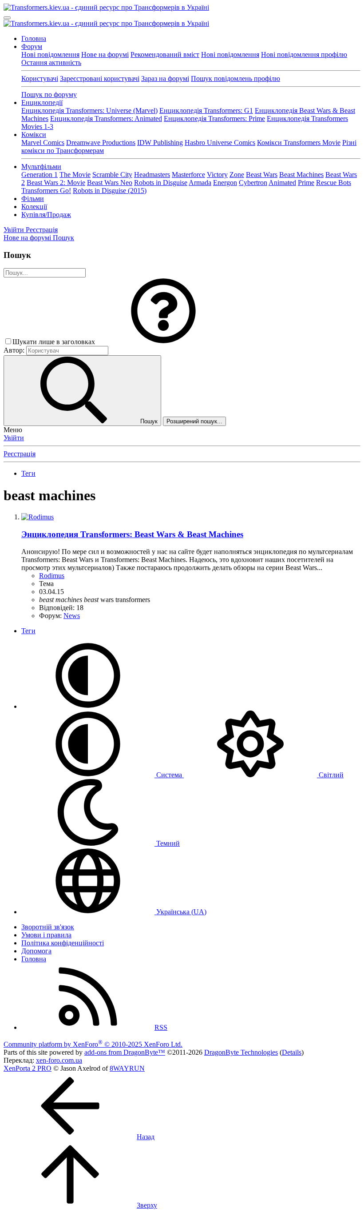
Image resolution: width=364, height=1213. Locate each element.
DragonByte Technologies (241, 1052)
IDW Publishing (160, 142)
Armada (200, 182)
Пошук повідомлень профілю (235, 78)
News (71, 615)
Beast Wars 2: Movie (56, 182)
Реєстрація (20, 454)
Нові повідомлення (50, 54)
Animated (282, 182)
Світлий (330, 775)
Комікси (33, 134)
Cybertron (253, 182)
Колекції (34, 206)
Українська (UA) (180, 912)
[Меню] (7, 17)
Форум (31, 46)
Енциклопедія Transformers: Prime (214, 118)
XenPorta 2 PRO (27, 1068)
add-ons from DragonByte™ (124, 1052)
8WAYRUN (127, 1068)
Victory (217, 174)
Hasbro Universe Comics (220, 142)
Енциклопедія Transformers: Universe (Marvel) (89, 110)
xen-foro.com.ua (59, 1060)
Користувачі (39, 78)
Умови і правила (46, 935)
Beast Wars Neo (109, 182)
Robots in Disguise (160, 182)
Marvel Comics (42, 142)
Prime (306, 182)
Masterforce (188, 174)
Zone (236, 174)
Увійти (14, 438)
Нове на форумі (105, 54)
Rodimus (51, 575)
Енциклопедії (42, 102)
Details (291, 1052)
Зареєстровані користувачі (99, 78)
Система (169, 775)
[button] (163, 341)
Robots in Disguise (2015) (109, 190)
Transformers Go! (46, 190)
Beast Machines (301, 174)
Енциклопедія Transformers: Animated (106, 118)
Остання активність (51, 62)
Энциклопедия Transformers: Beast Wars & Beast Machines (132, 534)
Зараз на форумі (165, 78)
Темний (167, 843)
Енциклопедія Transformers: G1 (206, 110)
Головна (33, 38)
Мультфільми (41, 166)
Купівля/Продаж (46, 214)
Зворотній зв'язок (47, 927)
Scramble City (112, 174)
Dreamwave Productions (100, 142)
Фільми (32, 198)
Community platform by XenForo (93, 1044)
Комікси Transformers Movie (298, 142)
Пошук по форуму (49, 94)
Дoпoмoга (36, 951)
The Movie (75, 174)
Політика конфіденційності (62, 943)
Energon (225, 182)
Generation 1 (39, 174)
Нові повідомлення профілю (304, 54)
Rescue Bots (333, 182)
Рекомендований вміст (165, 54)
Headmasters (152, 174)
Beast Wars (261, 174)
